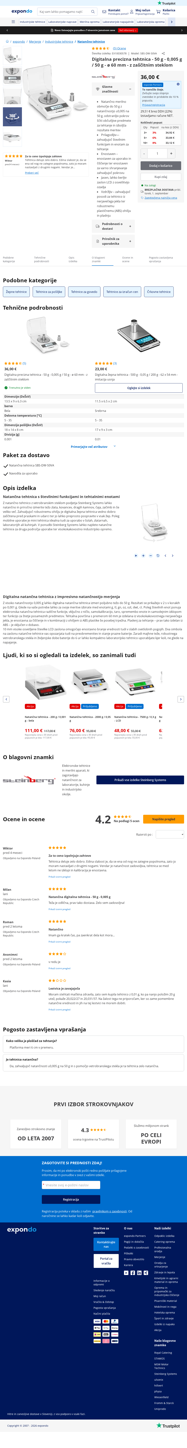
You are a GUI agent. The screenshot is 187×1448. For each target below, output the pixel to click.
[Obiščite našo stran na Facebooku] (133, 1274)
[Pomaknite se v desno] (180, 30)
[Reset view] (158, 555)
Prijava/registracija (153, 105)
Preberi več (32, 172)
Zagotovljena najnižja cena (161, 197)
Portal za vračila (106, 1261)
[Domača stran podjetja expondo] (7, 42)
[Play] (136, 555)
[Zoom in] (143, 555)
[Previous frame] (165, 555)
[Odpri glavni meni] (13, 22)
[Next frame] (172, 555)
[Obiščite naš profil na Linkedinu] (139, 1274)
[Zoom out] (150, 555)
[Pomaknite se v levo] (6, 30)
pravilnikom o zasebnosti (109, 1211)
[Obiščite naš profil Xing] (146, 1274)
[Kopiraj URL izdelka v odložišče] (163, 53)
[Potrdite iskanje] (93, 12)
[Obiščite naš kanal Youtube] (126, 1274)
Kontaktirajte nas (106, 1244)
